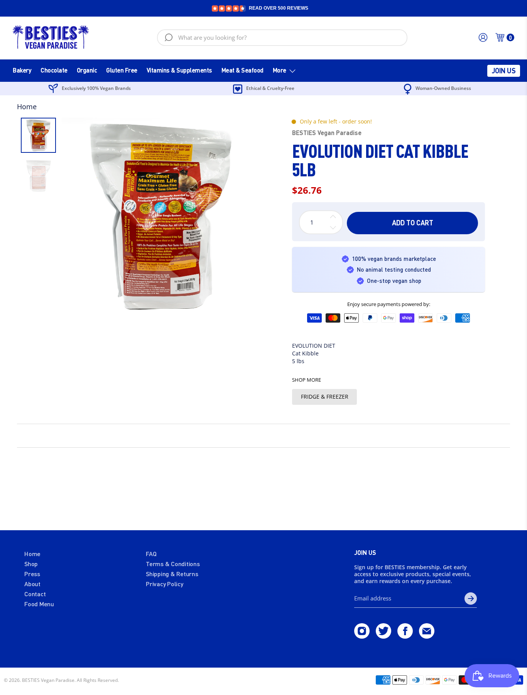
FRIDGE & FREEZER (324, 396)
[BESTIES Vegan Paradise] (51, 37)
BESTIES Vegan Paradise (326, 132)
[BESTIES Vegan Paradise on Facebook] (405, 636)
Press (32, 573)
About (32, 583)
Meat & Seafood (242, 70)
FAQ (151, 553)
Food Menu (39, 603)
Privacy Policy (164, 583)
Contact (35, 593)
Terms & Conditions (173, 563)
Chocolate (54, 70)
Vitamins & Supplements (179, 70)
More (279, 70)
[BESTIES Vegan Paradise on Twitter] (383, 636)
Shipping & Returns (172, 573)
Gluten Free (121, 70)
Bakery (22, 70)
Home (27, 106)
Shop (31, 563)
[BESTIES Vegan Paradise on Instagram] (362, 636)
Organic (87, 70)
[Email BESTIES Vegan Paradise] (426, 636)
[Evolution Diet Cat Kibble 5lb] (161, 217)
